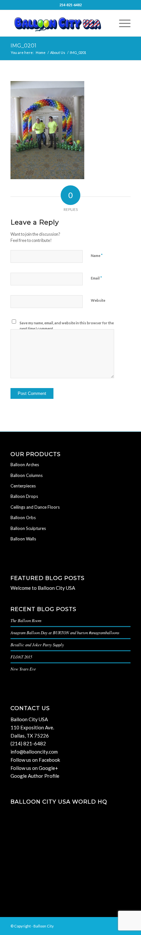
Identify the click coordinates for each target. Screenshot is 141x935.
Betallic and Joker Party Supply (37, 644)
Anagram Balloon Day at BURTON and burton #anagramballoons (64, 632)
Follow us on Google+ (34, 768)
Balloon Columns (26, 475)
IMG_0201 (23, 45)
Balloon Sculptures (28, 528)
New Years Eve (23, 669)
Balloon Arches (24, 464)
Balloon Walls (23, 538)
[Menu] (121, 23)
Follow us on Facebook (35, 760)
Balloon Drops (24, 496)
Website (98, 300)
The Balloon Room (25, 620)
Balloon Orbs (23, 517)
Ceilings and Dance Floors (35, 507)
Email (96, 277)
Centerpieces (23, 485)
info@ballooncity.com (34, 752)
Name (97, 255)
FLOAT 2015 (21, 656)
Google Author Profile (34, 776)
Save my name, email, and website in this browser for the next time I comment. (67, 326)
